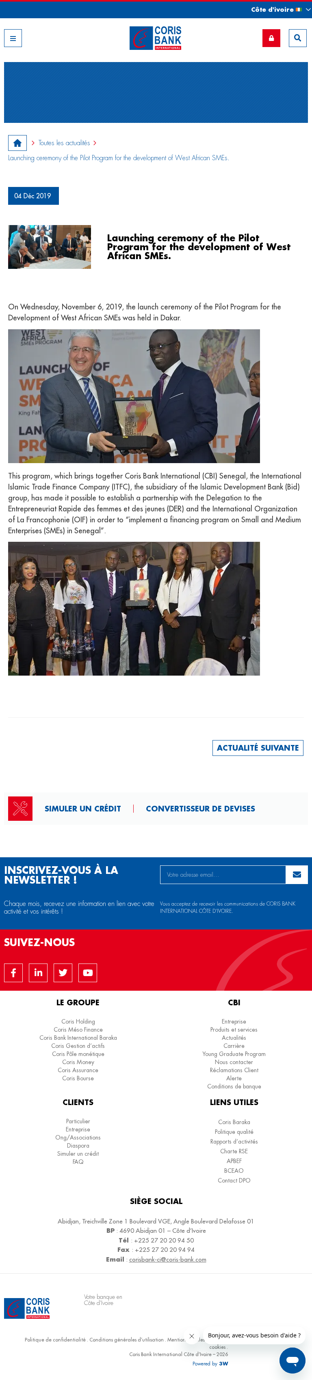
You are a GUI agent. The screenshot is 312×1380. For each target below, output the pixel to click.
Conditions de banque (234, 1086)
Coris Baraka (234, 1122)
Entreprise (234, 1021)
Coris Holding (78, 1021)
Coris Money (78, 1062)
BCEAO (234, 1170)
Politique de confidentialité (55, 1340)
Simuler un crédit (83, 808)
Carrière (234, 1045)
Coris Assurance (78, 1070)
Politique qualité (234, 1131)
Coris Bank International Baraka (78, 1037)
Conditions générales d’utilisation (126, 1340)
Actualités (234, 1037)
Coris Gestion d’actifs (78, 1045)
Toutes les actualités (64, 143)
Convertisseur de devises (200, 808)
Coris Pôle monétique (78, 1054)
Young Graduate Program (234, 1054)
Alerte (234, 1078)
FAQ (78, 1161)
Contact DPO (234, 1180)
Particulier (78, 1121)
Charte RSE (234, 1151)
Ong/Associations (78, 1137)
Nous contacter (234, 1062)
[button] (273, 9)
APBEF (234, 1161)
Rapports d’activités (234, 1141)
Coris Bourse (78, 1078)
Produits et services (234, 1029)
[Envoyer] (297, 874)
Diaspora (78, 1145)
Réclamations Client (234, 1070)
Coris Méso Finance (78, 1029)
